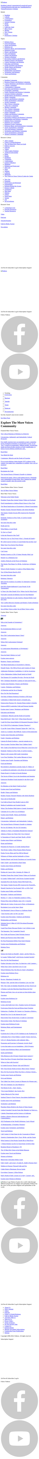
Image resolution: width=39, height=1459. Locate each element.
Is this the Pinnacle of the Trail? (10, 535)
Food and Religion (10, 43)
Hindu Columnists (10, 97)
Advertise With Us (10, 1317)
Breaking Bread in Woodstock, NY (11, 1147)
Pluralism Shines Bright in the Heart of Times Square (16, 1107)
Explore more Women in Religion (11, 1179)
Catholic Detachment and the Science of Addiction (16, 1113)
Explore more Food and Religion (10, 789)
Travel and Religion (10, 74)
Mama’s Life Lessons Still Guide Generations (14, 754)
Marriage (7, 398)
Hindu (8, 7)
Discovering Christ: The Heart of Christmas (14, 1021)
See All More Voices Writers (9, 490)
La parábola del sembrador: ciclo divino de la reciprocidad (18, 770)
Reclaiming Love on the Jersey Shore (12, 907)
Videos (7, 149)
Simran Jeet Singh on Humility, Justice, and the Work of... (18, 954)
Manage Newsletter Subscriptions (15, 1329)
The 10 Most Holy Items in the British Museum (15, 1150)
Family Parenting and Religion (14, 65)
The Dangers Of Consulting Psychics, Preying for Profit (17, 677)
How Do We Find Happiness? (10, 693)
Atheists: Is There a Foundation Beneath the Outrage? (17, 831)
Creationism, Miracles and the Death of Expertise (15, 458)
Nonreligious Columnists (12, 111)
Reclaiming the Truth (7, 471)
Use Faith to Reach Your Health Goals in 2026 (15, 802)
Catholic (8, 5)
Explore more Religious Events (10, 1024)
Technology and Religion (12, 72)
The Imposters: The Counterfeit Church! (13, 931)
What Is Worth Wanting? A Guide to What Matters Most (17, 569)
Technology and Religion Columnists (16, 131)
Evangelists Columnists (11, 90)
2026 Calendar (9, 141)
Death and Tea (5, 526)
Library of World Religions (13, 142)
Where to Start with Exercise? (10, 1062)
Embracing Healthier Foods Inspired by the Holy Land (17, 779)
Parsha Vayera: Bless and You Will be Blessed (14, 853)
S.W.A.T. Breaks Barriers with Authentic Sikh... (15, 1040)
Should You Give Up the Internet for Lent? (13, 1014)
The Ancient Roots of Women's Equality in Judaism (16, 474)
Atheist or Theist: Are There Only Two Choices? (15, 834)
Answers (3, 615)
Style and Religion (10, 53)
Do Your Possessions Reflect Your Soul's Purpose (15, 941)
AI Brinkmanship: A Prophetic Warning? (13, 1124)
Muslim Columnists (10, 107)
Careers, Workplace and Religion (11, 687)
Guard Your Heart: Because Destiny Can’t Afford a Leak (18, 928)
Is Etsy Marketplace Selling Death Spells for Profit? (16, 674)
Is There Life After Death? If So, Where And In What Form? (19, 591)
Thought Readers (6, 220)
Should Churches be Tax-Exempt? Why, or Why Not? (17, 888)
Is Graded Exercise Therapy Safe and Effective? (15, 1065)
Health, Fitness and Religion (9, 792)
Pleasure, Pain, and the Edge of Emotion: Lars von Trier (17, 982)
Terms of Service (10, 1322)
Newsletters (4, 227)
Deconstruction (9, 411)
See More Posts (5, 418)
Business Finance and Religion (14, 60)
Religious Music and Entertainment (15, 48)
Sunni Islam (8, 196)
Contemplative (15, 5)
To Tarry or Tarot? (6, 532)
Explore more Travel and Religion (11, 1153)
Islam (6, 169)
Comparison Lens (10, 208)
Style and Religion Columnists (14, 129)
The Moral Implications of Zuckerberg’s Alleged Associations (19, 506)
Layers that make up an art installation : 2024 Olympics (17, 1046)
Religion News (9, 42)
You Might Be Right (7, 455)
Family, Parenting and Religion (10, 738)
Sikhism (7, 193)
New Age (7, 179)
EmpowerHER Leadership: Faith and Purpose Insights (17, 706)
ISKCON (7, 168)
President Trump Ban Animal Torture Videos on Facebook (18, 500)
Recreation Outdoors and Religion (15, 59)
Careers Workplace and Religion (14, 62)
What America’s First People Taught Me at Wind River (17, 1140)
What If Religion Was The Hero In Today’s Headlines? (17, 970)
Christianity (8, 159)
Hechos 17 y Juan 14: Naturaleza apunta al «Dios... (16, 897)
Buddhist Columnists (11, 80)
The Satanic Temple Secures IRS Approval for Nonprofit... (18, 885)
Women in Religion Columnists (14, 134)
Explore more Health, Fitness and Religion (13, 815)
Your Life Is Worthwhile (8, 799)
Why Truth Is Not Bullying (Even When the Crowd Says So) (19, 747)
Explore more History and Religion (11, 840)
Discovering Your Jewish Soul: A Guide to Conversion (17, 1017)
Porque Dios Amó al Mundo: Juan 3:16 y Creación (16, 901)
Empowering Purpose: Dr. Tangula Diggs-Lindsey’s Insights (19, 703)
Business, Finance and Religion (10, 661)
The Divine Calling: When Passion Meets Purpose (16, 850)
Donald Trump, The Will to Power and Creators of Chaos (18, 668)
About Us (7, 1307)
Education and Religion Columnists (15, 89)
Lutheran (7, 173)
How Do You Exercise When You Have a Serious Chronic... (19, 1072)
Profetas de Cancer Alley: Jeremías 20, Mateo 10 (15, 872)
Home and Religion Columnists (14, 100)
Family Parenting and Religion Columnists (17, 92)
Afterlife (7, 401)
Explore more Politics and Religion (11, 891)
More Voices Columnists (12, 104)
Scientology (8, 189)
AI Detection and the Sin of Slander (11, 690)
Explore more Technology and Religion (12, 1128)
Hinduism (7, 164)
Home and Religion (10, 69)
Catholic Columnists (11, 85)
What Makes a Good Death (9, 529)
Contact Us (8, 1326)
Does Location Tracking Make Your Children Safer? (16, 744)
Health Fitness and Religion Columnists (16, 95)
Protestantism (8, 184)
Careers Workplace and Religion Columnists (18, 84)
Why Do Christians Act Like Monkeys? (13, 1084)
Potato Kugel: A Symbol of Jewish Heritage (14, 773)
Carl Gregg (4, 551)
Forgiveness (8, 395)
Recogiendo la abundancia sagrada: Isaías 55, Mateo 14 (17, 767)
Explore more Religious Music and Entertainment (15, 1049)
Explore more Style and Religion (10, 1100)
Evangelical (23, 5)
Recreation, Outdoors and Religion (11, 894)
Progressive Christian (11, 9)
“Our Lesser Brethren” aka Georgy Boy (13, 1091)
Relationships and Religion (13, 70)
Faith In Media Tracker (7, 224)
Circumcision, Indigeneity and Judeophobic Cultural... (17, 821)
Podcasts (7, 147)
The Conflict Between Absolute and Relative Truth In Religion (19, 602)
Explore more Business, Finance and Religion (14, 684)
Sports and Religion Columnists (14, 127)
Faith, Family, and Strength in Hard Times (13, 862)
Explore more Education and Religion (12, 735)
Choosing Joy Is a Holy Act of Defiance (13, 811)
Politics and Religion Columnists (14, 114)
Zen (6, 199)
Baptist (7, 156)
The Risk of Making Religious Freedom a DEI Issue (16, 696)
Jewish (12, 7)
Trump (7, 405)
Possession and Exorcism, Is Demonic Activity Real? (16, 1043)
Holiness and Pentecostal (12, 166)
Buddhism (8, 157)
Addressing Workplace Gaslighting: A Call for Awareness (18, 671)
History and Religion (11, 52)
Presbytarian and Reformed (13, 183)
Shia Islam (8, 191)
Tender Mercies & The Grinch (10, 1094)
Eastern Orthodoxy (10, 162)
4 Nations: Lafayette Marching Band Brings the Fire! (16, 989)
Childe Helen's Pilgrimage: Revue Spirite (13, 1169)
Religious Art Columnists (12, 122)
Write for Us (8, 1319)
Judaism (7, 171)
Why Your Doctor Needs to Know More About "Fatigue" (18, 1068)
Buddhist (3, 5)
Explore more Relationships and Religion (13, 944)
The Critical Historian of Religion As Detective (15, 434)
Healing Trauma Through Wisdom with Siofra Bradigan (17, 509)
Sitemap (7, 1333)
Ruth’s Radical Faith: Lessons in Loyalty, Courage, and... (18, 1175)
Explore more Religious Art (9, 998)
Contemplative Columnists (12, 87)
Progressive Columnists (12, 116)
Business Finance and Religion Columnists (17, 82)
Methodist (8, 174)
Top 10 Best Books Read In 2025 (11, 572)
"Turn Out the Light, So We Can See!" (12, 913)
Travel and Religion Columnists (14, 132)
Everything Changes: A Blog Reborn (12, 1172)
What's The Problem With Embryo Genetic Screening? (17, 808)
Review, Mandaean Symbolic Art (11, 979)
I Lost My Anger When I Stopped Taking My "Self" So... (18, 728)
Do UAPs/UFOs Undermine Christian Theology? (15, 725)
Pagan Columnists (10, 112)
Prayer (3, 1030)
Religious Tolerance (7, 578)
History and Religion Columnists (14, 99)
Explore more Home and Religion (11, 866)
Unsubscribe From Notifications (14, 1331)
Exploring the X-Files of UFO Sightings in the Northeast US (19, 1033)
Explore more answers (7, 658)
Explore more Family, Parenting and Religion (14, 760)
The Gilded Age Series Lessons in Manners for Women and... (19, 1081)
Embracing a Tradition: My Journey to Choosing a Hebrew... (19, 1011)
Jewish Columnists (10, 102)
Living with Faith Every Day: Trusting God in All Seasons (18, 1005)
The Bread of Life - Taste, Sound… (11, 1088)
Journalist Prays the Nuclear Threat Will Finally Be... (16, 882)
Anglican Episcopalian (11, 152)
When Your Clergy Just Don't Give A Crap (13, 966)
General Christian (10, 22)
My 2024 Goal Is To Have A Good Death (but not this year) (19, 542)
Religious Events (10, 50)
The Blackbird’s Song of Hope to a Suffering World (16, 910)
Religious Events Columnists (13, 124)
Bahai (6, 154)
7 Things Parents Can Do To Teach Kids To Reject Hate (17, 1144)
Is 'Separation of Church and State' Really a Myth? (16, 837)
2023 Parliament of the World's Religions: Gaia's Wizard (17, 1121)
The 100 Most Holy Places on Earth (15, 144)
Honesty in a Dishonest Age (9, 557)
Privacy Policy (9, 1321)
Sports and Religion (10, 45)
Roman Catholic (9, 188)
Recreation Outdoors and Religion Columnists (18, 117)
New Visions (8, 32)
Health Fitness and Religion (13, 67)
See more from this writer (8, 522)
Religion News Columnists (13, 121)
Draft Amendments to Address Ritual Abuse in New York (18, 503)
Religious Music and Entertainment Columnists (19, 126)
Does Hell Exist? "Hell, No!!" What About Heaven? (16, 719)
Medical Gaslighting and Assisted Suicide (13, 805)
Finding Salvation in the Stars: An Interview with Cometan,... (19, 963)
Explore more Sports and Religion (11, 1075)
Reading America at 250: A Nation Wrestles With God (17, 554)
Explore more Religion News (9, 973)
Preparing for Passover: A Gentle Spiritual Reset (15, 846)
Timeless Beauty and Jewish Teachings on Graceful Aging (18, 859)
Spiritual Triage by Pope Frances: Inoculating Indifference (18, 1097)
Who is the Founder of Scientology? (11, 622)
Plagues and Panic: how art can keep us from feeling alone (18, 992)
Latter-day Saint (19, 7)
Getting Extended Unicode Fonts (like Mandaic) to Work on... (19, 1110)
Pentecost (7, 408)
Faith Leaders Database (12, 151)
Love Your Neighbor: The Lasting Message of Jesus (16, 757)
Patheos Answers (10, 146)
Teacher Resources (10, 211)
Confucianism (9, 161)
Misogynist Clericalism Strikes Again (12, 1159)
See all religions (9, 201)
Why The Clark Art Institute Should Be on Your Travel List (18, 986)
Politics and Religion (11, 55)
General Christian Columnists (13, 94)
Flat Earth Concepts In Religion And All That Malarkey (17, 594)
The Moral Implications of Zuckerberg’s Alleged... (16, 664)
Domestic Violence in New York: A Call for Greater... (17, 751)
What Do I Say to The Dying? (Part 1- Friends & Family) (18, 538)
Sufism (7, 194)
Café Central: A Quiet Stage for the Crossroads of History (18, 1134)
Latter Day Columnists (11, 105)
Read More (4, 452)
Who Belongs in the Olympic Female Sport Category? (17, 1056)
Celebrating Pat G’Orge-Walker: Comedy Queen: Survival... (19, 1037)
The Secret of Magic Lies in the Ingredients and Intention (18, 776)
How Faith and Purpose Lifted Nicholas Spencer (15, 934)
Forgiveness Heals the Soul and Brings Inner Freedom (17, 1008)
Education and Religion (12, 64)
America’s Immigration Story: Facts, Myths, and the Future (18, 1137)
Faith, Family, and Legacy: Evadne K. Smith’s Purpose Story (19, 1163)
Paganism (7, 181)
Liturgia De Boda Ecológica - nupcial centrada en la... (17, 741)
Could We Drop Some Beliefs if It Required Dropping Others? (19, 722)
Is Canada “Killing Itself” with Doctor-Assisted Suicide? (17, 878)
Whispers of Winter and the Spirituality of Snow (15, 856)
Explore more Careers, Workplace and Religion (15, 709)
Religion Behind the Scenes (13, 186)
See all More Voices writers (9, 609)
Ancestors (4, 995)
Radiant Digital (9, 1328)
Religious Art (8, 47)
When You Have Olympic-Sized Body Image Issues (16, 1059)
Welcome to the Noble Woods (10, 497)
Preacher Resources (10, 209)
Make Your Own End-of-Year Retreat (12, 545)
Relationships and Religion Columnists (16, 119)
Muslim (26, 7)
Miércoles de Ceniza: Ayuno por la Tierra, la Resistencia (17, 904)
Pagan (6, 34)
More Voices (8, 29)
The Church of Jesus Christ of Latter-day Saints (19, 176)
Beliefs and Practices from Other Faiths (12, 937)
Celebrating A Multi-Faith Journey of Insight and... (16, 700)
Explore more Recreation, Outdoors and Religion (15, 917)
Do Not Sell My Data (11, 1324)
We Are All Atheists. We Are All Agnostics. (14, 827)
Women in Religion (10, 57)
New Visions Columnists (12, 109)
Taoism (7, 198)
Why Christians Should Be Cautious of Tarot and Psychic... (18, 680)
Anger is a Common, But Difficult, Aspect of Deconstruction (19, 731)
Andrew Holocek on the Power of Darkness (14, 561)
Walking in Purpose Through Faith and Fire (14, 1166)
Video (2, 214)
